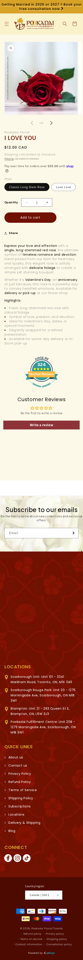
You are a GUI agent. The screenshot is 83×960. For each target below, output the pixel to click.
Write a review (41, 425)
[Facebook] (8, 858)
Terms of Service (22, 790)
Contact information (28, 944)
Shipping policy (56, 939)
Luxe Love (63, 187)
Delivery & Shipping (24, 822)
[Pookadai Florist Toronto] (26, 584)
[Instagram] (17, 858)
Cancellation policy (59, 944)
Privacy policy (55, 933)
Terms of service (31, 939)
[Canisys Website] (49, 953)
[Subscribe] (73, 533)
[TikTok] (26, 858)
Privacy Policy (19, 773)
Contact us (17, 765)
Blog (11, 831)
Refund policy (32, 933)
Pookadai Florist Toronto (47, 928)
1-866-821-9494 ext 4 (43, 646)
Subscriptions (19, 806)
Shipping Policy (20, 798)
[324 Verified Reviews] (41, 389)
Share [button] (13, 233)
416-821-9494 (31, 651)
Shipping (9, 158)
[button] (7, 24)
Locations (16, 814)
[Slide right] (51, 123)
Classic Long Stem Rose (27, 187)
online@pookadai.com (27, 657)
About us (15, 757)
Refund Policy (19, 782)
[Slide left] (32, 123)
